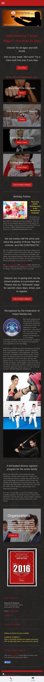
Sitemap (12, 674)
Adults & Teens (22, 142)
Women (22, 93)
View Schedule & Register (22, 185)
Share (8, 662)
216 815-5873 (14, 611)
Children (22, 119)
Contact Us (13, 535)
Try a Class (22, 68)
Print (7, 674)
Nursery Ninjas (22, 167)
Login (39, 674)
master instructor (11, 265)
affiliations (23, 265)
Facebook (15, 655)
